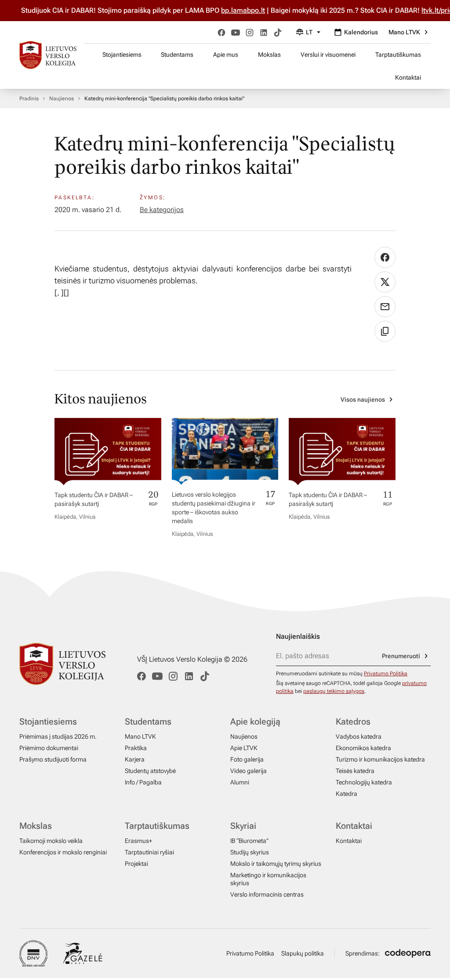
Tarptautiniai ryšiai (149, 852)
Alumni (239, 782)
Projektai (136, 863)
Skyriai (243, 825)
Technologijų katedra (364, 782)
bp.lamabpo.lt (232, 10)
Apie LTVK (244, 747)
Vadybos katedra (358, 736)
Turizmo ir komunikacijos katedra (380, 759)
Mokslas (269, 54)
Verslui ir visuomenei (328, 54)
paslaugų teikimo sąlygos (333, 691)
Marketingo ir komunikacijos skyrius (268, 879)
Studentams (177, 54)
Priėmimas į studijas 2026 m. (58, 736)
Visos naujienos (363, 399)
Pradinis (29, 98)
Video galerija (248, 770)
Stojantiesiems (122, 54)
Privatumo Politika (385, 673)
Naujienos (61, 98)
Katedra (346, 793)
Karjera (135, 759)
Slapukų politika (302, 953)
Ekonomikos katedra (363, 747)
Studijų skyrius (249, 852)
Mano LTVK (404, 32)
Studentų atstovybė (150, 770)
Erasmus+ (138, 840)
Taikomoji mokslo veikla (51, 840)
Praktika (136, 747)
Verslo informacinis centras (267, 894)
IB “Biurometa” (249, 840)
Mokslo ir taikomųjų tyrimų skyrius (275, 863)
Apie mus (225, 54)
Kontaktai (408, 77)
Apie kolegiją (255, 721)
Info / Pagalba (143, 782)
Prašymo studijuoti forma (53, 759)
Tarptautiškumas (398, 54)
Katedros (353, 721)
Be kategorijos (162, 209)
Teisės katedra (355, 770)
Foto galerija (247, 759)
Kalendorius (361, 32)
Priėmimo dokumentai (48, 747)
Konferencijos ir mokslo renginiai (63, 852)
